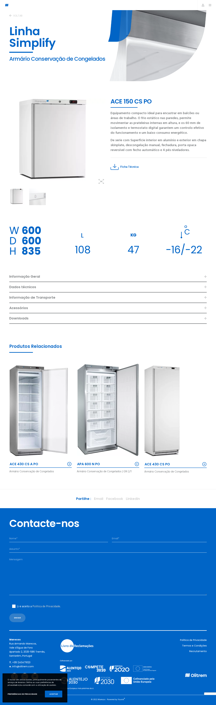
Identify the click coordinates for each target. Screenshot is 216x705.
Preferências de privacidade (22, 694)
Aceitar (53, 694)
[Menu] (208, 5)
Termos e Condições (194, 645)
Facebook (114, 498)
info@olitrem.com (23, 666)
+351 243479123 (21, 662)
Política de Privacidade (193, 640)
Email (98, 498)
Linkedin (133, 498)
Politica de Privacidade (46, 606)
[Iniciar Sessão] (201, 5)
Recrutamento (198, 651)
